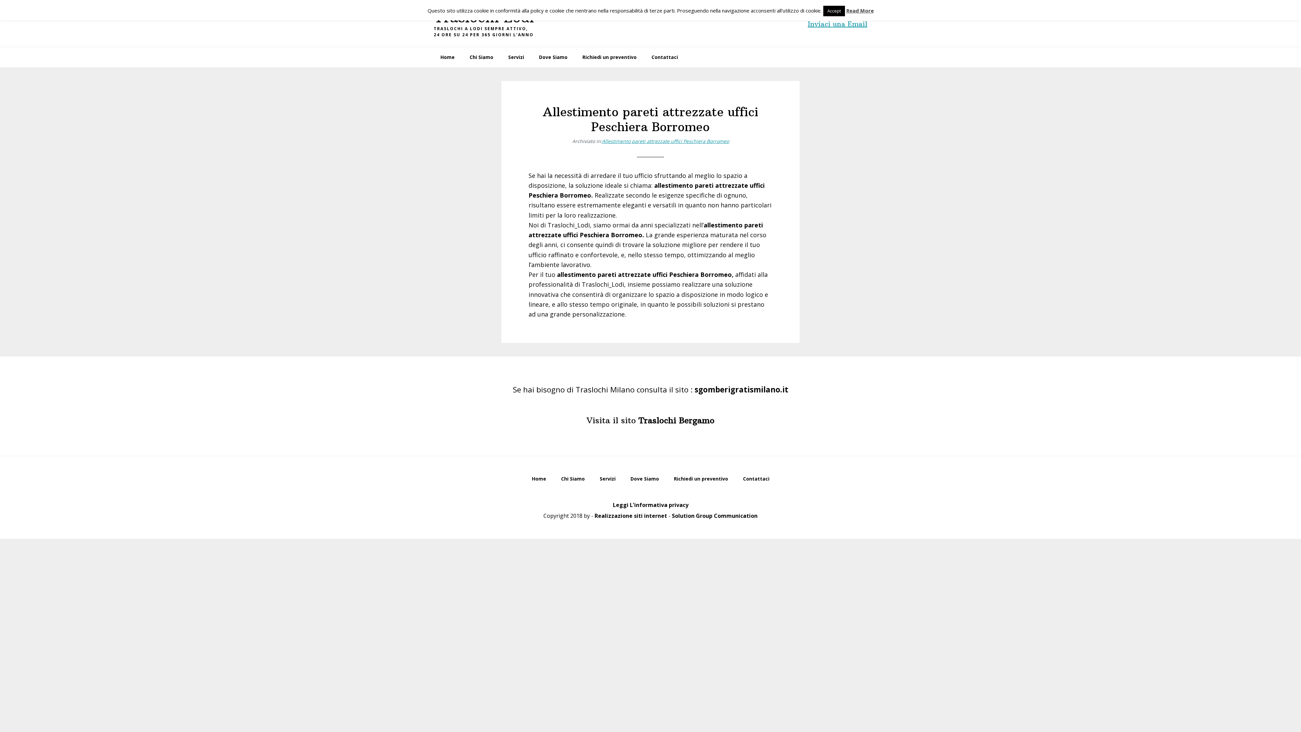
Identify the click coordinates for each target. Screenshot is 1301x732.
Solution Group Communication (715, 516)
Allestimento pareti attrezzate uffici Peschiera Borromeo (665, 141)
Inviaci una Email (837, 24)
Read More (860, 10)
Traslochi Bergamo (677, 420)
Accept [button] (834, 11)
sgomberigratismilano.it (741, 389)
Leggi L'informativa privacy (650, 505)
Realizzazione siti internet (631, 516)
